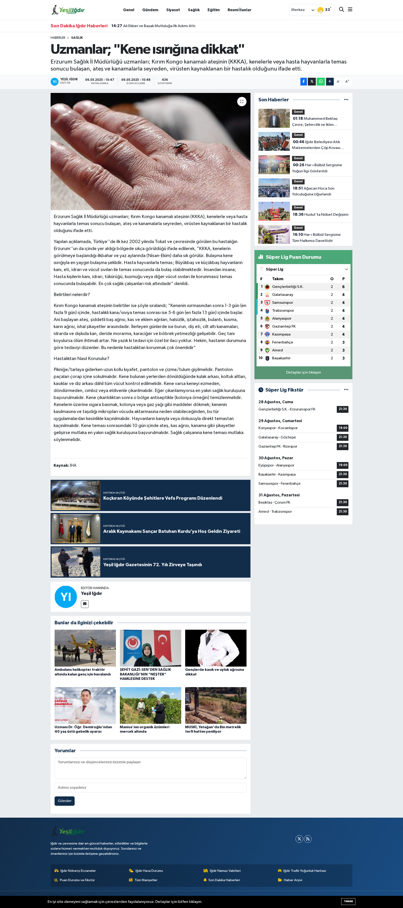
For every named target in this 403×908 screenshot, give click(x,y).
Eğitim (214, 10)
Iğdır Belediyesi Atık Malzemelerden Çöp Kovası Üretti (316, 145)
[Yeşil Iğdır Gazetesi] (68, 10)
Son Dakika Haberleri (224, 880)
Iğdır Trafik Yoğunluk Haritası (304, 871)
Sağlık (194, 10)
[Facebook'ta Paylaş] (303, 81)
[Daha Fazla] (330, 81)
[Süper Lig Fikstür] (346, 390)
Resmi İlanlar (239, 10)
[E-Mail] (85, 604)
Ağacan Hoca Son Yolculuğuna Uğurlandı (313, 191)
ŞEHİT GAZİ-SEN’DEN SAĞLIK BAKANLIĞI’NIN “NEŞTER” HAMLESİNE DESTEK (145, 674)
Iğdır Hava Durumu (149, 871)
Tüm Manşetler (146, 880)
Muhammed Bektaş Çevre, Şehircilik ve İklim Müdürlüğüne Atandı (314, 122)
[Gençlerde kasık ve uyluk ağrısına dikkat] (216, 648)
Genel (128, 10)
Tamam (348, 901)
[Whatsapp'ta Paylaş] (321, 81)
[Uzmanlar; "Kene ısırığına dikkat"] (150, 151)
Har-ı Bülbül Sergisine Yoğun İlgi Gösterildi (317, 168)
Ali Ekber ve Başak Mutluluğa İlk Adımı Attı (153, 26)
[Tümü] (346, 100)
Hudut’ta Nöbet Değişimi (320, 214)
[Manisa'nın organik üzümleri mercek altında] (150, 705)
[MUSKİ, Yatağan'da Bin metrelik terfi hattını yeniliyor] (216, 705)
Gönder (65, 801)
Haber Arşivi (293, 880)
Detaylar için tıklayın (303, 373)
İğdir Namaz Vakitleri (225, 871)
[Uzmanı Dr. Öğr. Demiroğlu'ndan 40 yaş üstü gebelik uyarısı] (85, 705)
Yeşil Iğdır (91, 593)
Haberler (58, 37)
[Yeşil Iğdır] (66, 597)
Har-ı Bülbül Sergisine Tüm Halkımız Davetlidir (316, 238)
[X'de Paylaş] (312, 81)
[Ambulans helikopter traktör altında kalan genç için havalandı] (85, 648)
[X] (299, 839)
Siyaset (173, 10)
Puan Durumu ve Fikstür (77, 880)
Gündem (150, 10)
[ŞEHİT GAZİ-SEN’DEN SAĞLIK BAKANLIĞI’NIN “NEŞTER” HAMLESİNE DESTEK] (150, 648)
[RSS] (308, 839)
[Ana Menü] (348, 10)
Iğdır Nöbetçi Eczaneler (78, 871)
